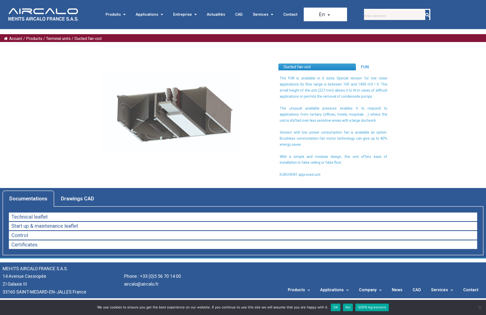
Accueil (15, 38)
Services (260, 14)
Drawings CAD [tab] (77, 199)
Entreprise (182, 14)
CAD (239, 14)
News (397, 289)
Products (296, 289)
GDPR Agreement (372, 307)
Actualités (216, 14)
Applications (147, 14)
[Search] (427, 15)
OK (335, 307)
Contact (290, 14)
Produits (113, 14)
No (348, 307)
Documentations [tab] (28, 199)
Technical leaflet (29, 217)
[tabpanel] (243, 231)
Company (368, 289)
